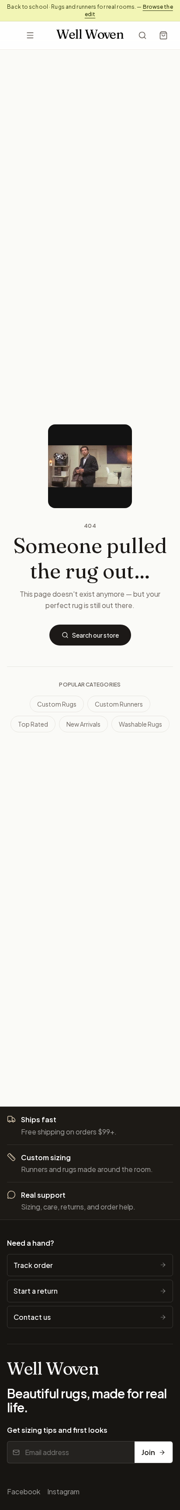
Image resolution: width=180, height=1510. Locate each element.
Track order (33, 1265)
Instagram (63, 1491)
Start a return (36, 1290)
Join (148, 1452)
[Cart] (163, 35)
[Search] (142, 35)
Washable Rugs (140, 724)
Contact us (32, 1317)
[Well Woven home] (90, 35)
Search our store (95, 635)
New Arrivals (83, 724)
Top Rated (33, 724)
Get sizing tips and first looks (57, 1430)
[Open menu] (29, 35)
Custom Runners (119, 704)
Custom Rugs (56, 704)
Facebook (23, 1491)
